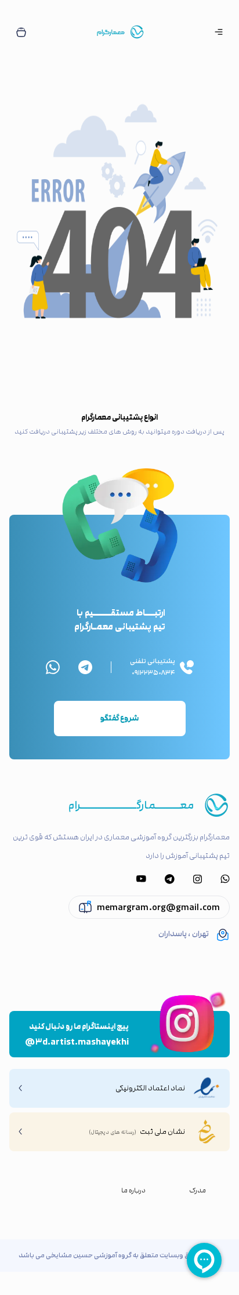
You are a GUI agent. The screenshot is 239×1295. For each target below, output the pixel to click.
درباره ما (133, 1190)
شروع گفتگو (119, 718)
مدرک (197, 1190)
